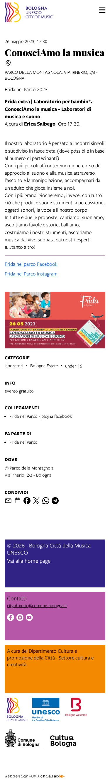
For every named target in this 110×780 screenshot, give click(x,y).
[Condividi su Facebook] (27, 500)
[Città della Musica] (63, 737)
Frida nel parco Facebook (31, 263)
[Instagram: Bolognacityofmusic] (19, 618)
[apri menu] (102, 10)
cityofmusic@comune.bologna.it (37, 605)
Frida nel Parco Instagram (31, 273)
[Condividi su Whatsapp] (45, 500)
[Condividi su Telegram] (55, 500)
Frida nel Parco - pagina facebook (40, 416)
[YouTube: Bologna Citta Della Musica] (29, 618)
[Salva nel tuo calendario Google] (17, 500)
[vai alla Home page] (29, 13)
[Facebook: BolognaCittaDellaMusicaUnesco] (10, 618)
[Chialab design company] (35, 772)
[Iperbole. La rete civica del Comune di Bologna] (24, 739)
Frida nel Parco (23, 442)
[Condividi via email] (8, 500)
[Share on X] (36, 500)
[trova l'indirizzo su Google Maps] (8, 63)
